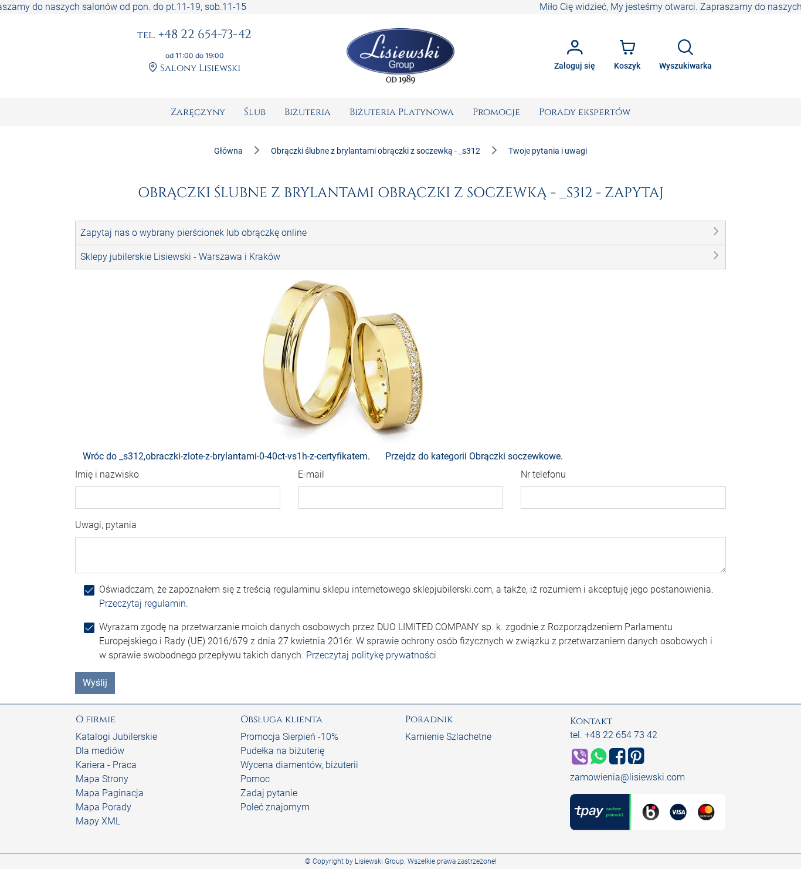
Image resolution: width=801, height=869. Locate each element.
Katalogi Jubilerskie (116, 736)
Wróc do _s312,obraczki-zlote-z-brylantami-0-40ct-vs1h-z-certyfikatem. (226, 456)
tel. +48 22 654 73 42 (613, 734)
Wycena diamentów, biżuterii (299, 764)
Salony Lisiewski (199, 68)
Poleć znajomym (275, 807)
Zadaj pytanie (268, 793)
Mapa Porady (103, 807)
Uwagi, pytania (106, 524)
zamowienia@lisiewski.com (627, 777)
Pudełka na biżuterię (282, 750)
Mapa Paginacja (110, 793)
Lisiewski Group (379, 861)
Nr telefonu (543, 474)
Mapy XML (98, 821)
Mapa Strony (102, 779)
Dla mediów (100, 750)
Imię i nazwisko (107, 474)
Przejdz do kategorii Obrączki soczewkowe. (474, 456)
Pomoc (255, 779)
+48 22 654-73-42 (194, 35)
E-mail (311, 474)
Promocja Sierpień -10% (289, 736)
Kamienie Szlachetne (448, 736)
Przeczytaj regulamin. (143, 603)
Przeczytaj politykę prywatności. (372, 655)
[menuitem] (198, 112)
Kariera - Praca (106, 764)
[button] (400, 233)
